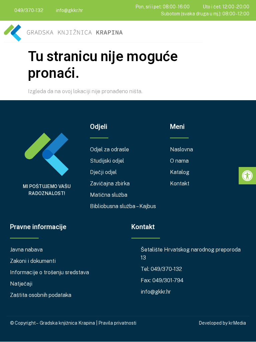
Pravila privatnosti (117, 323)
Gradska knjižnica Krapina (67, 323)
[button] (248, 33)
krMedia (237, 323)
